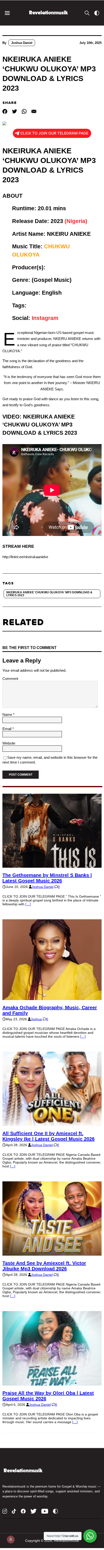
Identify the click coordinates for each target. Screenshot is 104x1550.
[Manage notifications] (11, 1539)
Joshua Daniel (21, 43)
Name (7, 714)
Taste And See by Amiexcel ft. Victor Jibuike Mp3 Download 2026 (44, 1265)
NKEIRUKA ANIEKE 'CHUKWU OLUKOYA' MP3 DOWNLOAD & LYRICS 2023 (49, 594)
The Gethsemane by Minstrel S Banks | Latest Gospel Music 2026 (47, 878)
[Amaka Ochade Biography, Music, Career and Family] (52, 998)
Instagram (45, 318)
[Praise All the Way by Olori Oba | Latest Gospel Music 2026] (52, 1384)
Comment (10, 679)
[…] (28, 904)
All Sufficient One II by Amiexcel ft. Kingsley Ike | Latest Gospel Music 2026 (48, 1136)
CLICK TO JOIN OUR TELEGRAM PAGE (54, 133)
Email (7, 729)
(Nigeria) (76, 221)
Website (8, 743)
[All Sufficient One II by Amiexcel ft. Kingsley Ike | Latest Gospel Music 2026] (52, 1124)
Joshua (36, 1019)
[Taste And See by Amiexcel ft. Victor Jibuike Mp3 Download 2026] (52, 1254)
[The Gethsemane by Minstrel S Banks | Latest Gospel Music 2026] (52, 866)
